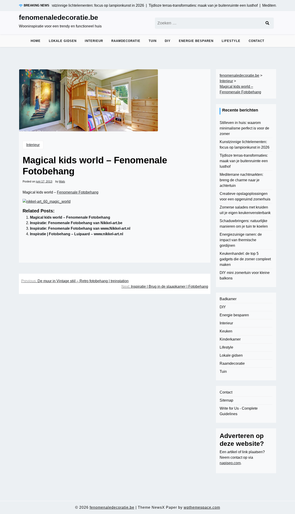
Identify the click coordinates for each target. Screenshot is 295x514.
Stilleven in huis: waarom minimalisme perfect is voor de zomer (244, 128)
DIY (168, 41)
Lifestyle (231, 41)
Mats (62, 181)
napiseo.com (230, 463)
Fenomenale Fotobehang (77, 192)
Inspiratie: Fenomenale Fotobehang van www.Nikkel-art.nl (80, 228)
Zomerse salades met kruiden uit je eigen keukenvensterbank (245, 210)
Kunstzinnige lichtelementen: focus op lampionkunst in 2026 (244, 144)
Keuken (226, 331)
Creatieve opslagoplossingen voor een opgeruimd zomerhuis (245, 196)
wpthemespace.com (202, 507)
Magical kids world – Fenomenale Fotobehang (70, 217)
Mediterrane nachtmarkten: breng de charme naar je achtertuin (241, 180)
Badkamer (228, 299)
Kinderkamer (230, 339)
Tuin (152, 41)
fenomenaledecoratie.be (58, 17)
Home (36, 41)
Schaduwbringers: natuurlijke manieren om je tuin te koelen (244, 223)
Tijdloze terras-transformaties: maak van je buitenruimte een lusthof (244, 160)
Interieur (94, 41)
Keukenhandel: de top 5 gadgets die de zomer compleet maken (245, 259)
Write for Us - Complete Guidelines (239, 411)
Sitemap (226, 400)
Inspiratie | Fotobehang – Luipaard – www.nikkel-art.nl (76, 234)
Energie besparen (196, 41)
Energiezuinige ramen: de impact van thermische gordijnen (241, 239)
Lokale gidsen (63, 41)
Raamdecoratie (125, 41)
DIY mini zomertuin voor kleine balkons (245, 275)
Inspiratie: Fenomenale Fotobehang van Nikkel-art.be (76, 223)
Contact (256, 41)
